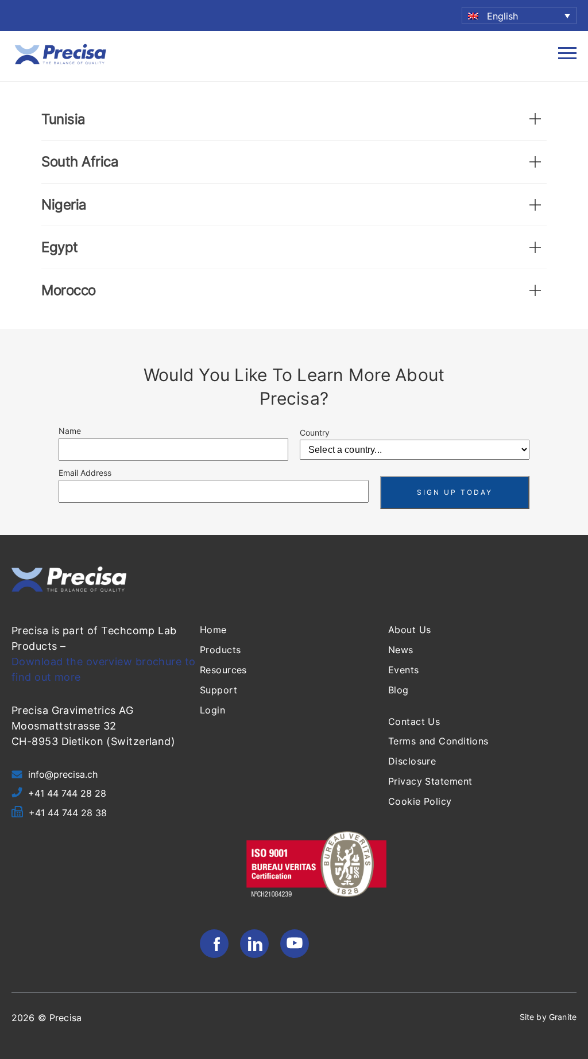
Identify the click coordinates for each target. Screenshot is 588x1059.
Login (212, 710)
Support (218, 690)
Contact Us (414, 721)
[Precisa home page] (60, 63)
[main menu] (567, 56)
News (400, 649)
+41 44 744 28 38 (68, 813)
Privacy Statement (430, 781)
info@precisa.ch (63, 774)
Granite (563, 1017)
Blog (398, 690)
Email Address (85, 473)
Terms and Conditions (438, 741)
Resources (223, 670)
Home (213, 629)
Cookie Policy (420, 801)
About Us (409, 629)
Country (315, 432)
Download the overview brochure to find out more (103, 669)
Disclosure (412, 761)
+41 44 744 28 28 (67, 793)
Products (220, 649)
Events (403, 670)
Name (70, 431)
